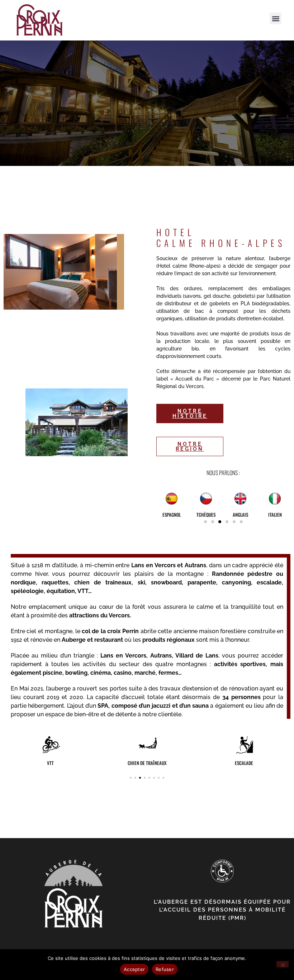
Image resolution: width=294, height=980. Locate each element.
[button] (275, 18)
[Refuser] (282, 964)
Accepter (134, 969)
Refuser (165, 969)
